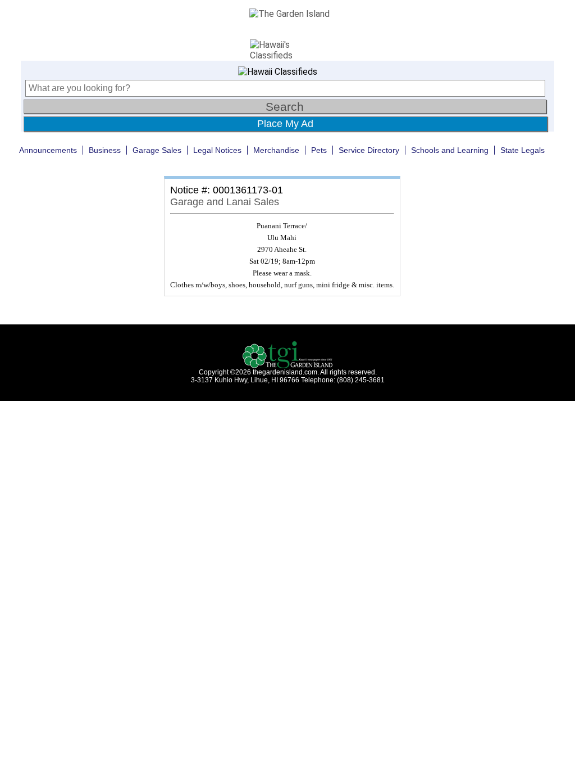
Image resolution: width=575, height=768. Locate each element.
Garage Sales (157, 150)
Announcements (48, 150)
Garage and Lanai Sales (224, 201)
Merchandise (276, 150)
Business (105, 150)
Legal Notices (217, 150)
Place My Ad (285, 123)
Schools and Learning (450, 150)
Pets (319, 150)
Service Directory (369, 150)
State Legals (522, 150)
